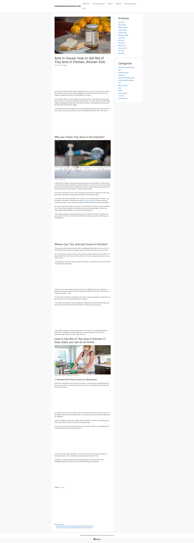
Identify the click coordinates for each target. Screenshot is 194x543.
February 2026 (122, 27)
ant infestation (96, 305)
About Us (110, 3)
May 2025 (121, 40)
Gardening (121, 75)
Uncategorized (122, 98)
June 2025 (121, 37)
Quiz (119, 83)
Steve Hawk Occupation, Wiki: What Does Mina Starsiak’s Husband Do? (74, 527)
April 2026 (121, 22)
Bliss (119, 70)
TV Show (121, 95)
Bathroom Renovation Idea (126, 67)
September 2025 (123, 35)
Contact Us (118, 3)
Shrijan (120, 90)
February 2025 (122, 48)
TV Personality (122, 93)
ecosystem (92, 91)
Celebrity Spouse (123, 72)
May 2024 (121, 50)
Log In (83, 8)
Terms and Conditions (99, 3)
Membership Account (130, 3)
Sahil (119, 88)
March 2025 (121, 45)
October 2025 (122, 32)
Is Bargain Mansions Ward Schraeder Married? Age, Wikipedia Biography (74, 526)
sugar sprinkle (90, 200)
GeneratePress (110, 535)
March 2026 (122, 25)
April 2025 (121, 43)
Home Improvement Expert (126, 77)
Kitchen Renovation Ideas (126, 80)
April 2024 (121, 53)
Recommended (60, 524)
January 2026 (122, 30)
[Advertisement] (83, 79)
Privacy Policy (86, 3)
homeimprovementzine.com (68, 6)
